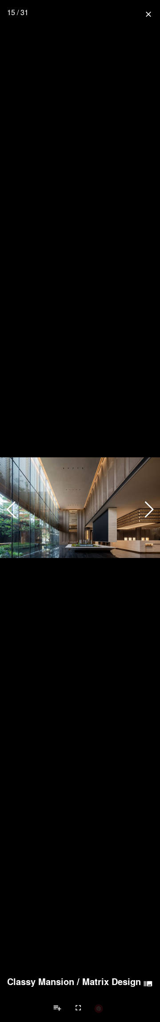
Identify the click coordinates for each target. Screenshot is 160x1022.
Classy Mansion (40, 981)
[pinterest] (98, 1008)
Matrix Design (111, 981)
